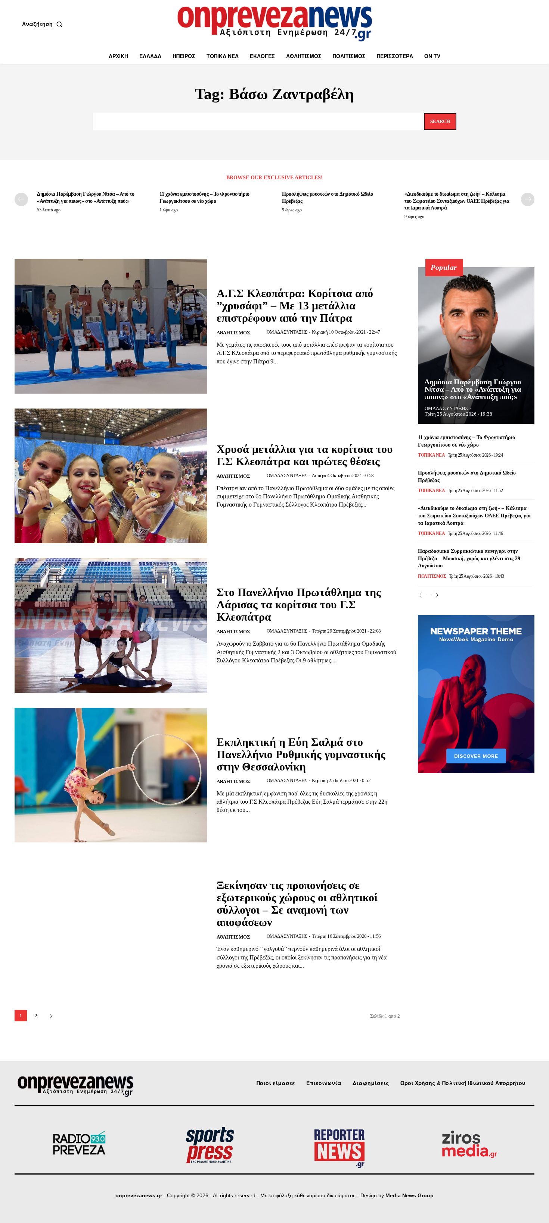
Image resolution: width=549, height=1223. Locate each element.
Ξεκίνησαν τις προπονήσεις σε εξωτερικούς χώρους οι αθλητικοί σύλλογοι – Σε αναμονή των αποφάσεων (297, 903)
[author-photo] (261, 332)
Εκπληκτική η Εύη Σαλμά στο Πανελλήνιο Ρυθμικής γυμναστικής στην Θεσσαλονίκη (301, 754)
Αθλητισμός (233, 332)
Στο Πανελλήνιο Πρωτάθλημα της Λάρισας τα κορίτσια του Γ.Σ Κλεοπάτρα (299, 604)
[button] (43, 24)
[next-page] (527, 199)
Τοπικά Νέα (431, 455)
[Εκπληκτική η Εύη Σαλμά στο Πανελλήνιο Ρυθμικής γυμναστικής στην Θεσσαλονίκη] (111, 775)
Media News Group (409, 1195)
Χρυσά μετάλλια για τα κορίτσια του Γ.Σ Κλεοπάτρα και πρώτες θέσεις (305, 455)
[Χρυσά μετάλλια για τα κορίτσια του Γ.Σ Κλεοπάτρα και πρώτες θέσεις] (111, 476)
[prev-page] (21, 199)
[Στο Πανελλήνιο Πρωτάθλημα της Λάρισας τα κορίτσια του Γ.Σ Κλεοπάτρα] (111, 625)
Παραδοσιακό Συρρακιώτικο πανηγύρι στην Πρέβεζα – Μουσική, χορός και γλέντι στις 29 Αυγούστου (469, 558)
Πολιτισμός (432, 576)
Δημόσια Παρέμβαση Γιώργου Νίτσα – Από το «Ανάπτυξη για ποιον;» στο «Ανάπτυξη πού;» (473, 389)
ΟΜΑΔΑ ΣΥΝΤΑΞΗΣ (287, 332)
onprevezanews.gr (138, 1195)
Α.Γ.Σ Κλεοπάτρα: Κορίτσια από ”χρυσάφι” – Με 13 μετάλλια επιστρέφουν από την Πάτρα (295, 305)
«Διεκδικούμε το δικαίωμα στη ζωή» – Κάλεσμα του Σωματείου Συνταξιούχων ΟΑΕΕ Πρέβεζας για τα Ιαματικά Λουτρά (456, 200)
